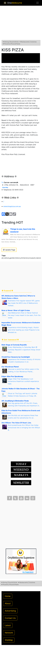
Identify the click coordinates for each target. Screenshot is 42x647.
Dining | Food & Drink (11, 42)
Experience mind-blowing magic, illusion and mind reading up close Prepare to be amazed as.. (23, 329)
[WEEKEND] (21, 475)
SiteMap (9, 640)
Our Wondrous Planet (10, 367)
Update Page (10, 250)
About (8, 603)
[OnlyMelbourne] (5, 3)
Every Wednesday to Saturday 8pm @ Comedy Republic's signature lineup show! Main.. (24, 349)
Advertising (10, 611)
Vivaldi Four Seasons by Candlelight (16, 357)
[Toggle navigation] (37, 3)
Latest (8, 625)
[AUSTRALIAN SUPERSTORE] (21, 561)
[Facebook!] (9, 498)
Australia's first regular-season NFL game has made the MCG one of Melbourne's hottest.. (24, 303)
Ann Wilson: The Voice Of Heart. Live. (17, 423)
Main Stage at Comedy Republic (14, 345)
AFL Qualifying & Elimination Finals (15, 401)
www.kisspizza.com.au (12, 206)
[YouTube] (21, 498)
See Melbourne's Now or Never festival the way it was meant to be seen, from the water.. (24, 315)
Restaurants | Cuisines (29, 42)
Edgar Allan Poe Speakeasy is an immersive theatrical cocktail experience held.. (23, 381)
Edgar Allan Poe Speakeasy (12, 376)
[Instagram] (26, 498)
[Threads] (32, 498)
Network (9, 632)
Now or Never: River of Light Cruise (16, 310)
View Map (5, 187)
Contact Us (10, 618)
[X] (15, 498)
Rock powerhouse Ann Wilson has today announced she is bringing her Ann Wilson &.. (24, 427)
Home (7, 596)
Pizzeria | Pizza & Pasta (12, 44)
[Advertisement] (21, 23)
